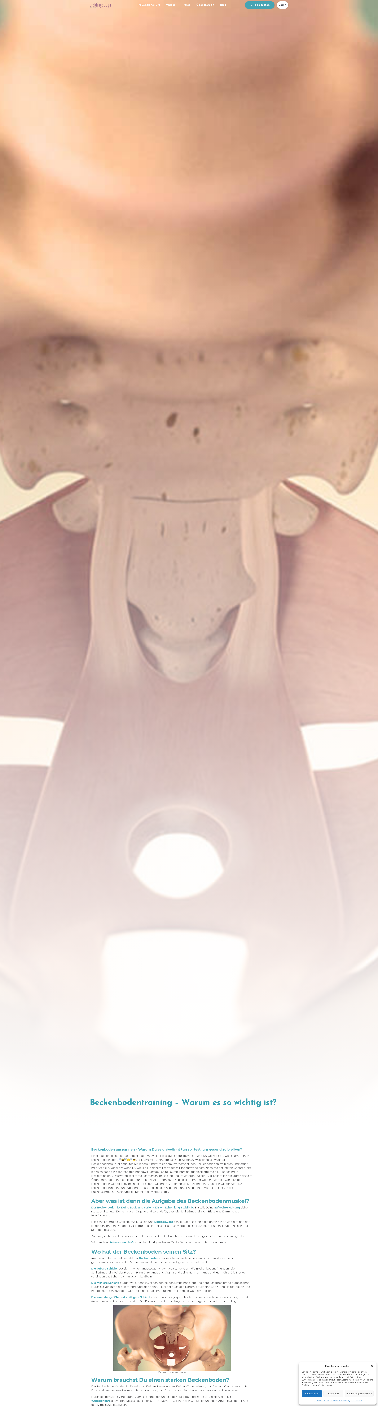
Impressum (356, 1400)
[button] (372, 1366)
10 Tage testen (260, 5)
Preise (186, 5)
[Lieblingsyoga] (111, 5)
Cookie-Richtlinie (321, 1400)
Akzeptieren (311, 1393)
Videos (171, 5)
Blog (223, 5)
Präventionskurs (148, 5)
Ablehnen (333, 1393)
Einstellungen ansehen (359, 1393)
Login (282, 5)
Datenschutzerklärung (340, 1400)
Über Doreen (205, 5)
